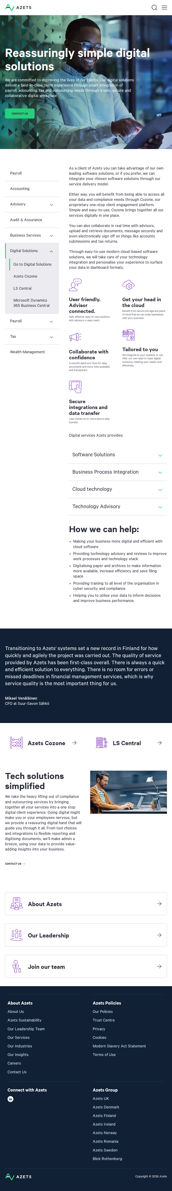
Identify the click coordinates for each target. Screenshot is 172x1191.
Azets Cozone (25, 276)
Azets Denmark (106, 1107)
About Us (16, 1012)
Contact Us (17, 1072)
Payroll (16, 173)
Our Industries (20, 1046)
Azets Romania (105, 1141)
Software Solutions (93, 455)
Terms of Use (104, 1055)
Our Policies (103, 1012)
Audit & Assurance (26, 220)
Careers (14, 1063)
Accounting (20, 189)
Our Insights (18, 1055)
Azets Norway (105, 1133)
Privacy (99, 1029)
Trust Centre (104, 1020)
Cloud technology (92, 489)
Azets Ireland (104, 1124)
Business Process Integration (105, 472)
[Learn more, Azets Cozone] (74, 742)
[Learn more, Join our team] (159, 966)
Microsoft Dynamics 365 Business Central (31, 303)
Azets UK (101, 1099)
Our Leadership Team (26, 1029)
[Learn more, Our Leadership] (159, 934)
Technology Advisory (96, 507)
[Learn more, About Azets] (159, 903)
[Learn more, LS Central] (159, 742)
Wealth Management (27, 352)
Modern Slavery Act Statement (119, 1046)
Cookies (99, 1037)
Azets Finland (104, 1116)
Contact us (20, 113)
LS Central (22, 288)
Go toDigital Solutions (32, 264)
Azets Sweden (105, 1150)
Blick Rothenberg (107, 1159)
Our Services (19, 1037)
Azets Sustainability (25, 1020)
